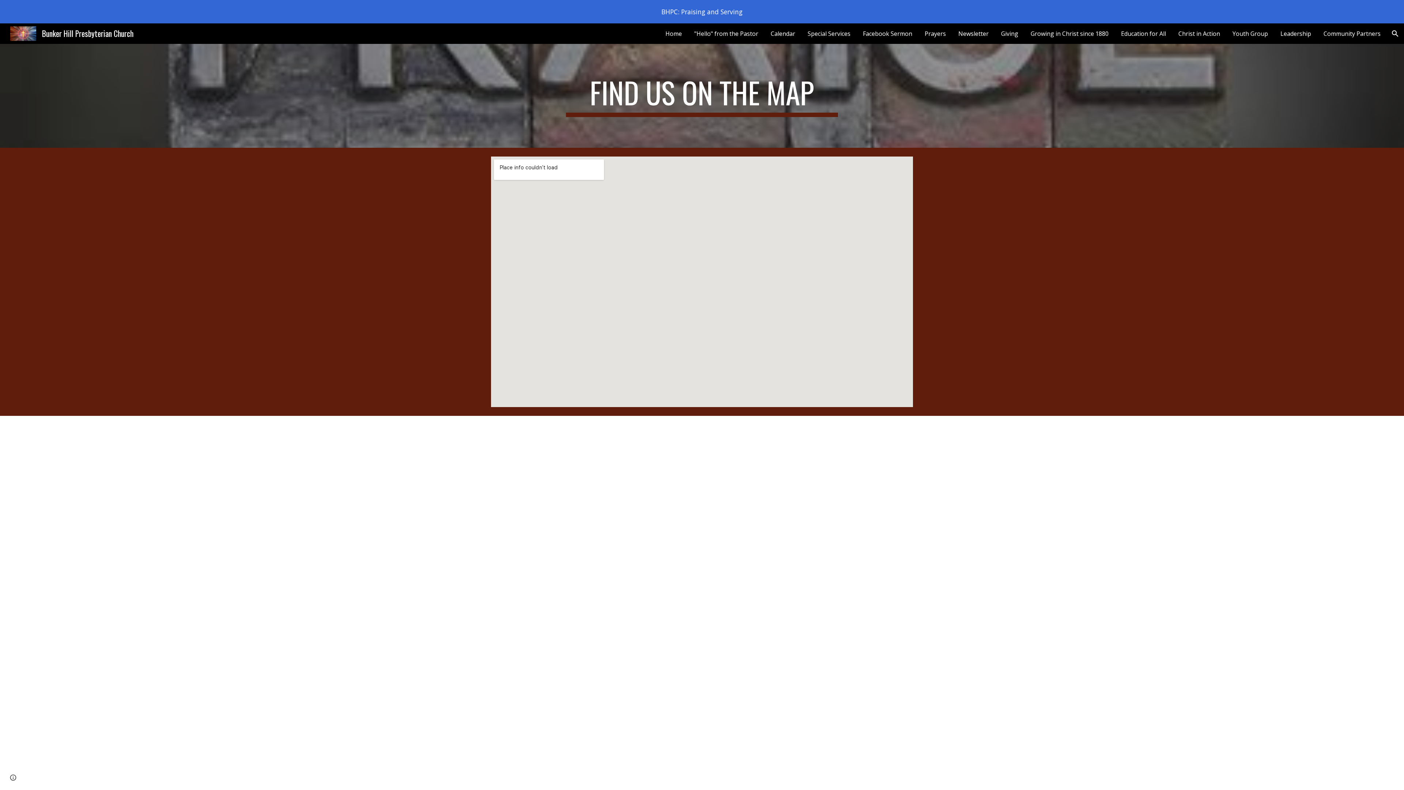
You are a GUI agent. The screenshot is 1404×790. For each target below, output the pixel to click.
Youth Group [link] (1250, 34)
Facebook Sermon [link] (887, 34)
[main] (702, 96)
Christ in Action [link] (1199, 34)
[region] (702, 11)
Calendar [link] (783, 34)
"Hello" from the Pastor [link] (726, 34)
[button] (1395, 33)
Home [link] (673, 34)
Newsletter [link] (973, 34)
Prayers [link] (935, 34)
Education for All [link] (1143, 34)
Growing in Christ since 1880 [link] (1070, 34)
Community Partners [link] (1352, 34)
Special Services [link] (829, 34)
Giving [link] (1009, 34)
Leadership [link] (1295, 34)
